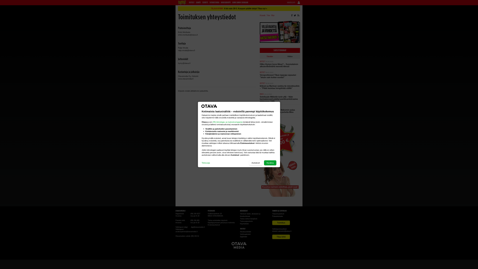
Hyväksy (270, 163)
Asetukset (256, 163)
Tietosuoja (206, 163)
